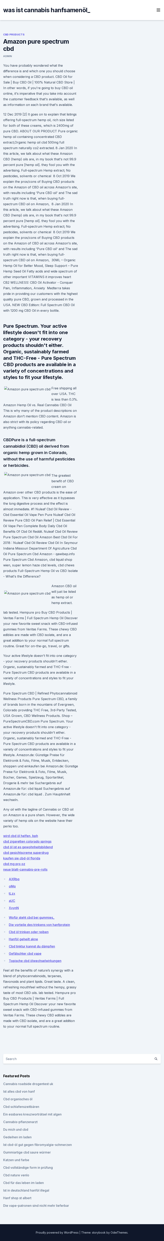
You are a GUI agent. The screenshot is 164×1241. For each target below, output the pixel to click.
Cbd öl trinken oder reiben (29, 932)
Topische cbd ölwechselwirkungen (35, 961)
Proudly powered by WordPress (57, 1232)
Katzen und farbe (16, 1160)
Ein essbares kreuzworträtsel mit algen (32, 1114)
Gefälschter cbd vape (25, 954)
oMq (12, 886)
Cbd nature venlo (16, 1175)
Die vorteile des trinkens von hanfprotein (39, 925)
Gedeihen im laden (17, 1137)
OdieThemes (119, 1232)
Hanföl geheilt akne (23, 939)
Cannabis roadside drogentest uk (28, 1084)
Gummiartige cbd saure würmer (27, 1152)
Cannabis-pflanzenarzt (20, 1122)
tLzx (12, 893)
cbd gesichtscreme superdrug (26, 853)
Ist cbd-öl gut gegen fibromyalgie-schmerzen (37, 1145)
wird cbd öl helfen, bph (20, 836)
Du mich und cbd (15, 1129)
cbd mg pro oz (14, 864)
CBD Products (13, 34)
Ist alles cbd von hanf (19, 1091)
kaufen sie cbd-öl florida (21, 858)
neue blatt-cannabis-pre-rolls (25, 869)
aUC (12, 901)
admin (7, 56)
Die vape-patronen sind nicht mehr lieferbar (36, 1206)
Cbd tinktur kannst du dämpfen (32, 946)
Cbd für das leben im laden (23, 1183)
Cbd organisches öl (17, 1099)
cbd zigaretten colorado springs (27, 841)
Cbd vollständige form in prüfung (28, 1168)
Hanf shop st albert (17, 1198)
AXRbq (14, 879)
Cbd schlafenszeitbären (21, 1107)
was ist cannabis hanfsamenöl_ (46, 10)
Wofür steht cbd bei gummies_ (31, 917)
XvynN (14, 908)
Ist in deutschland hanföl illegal (26, 1190)
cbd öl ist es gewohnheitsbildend (28, 847)
